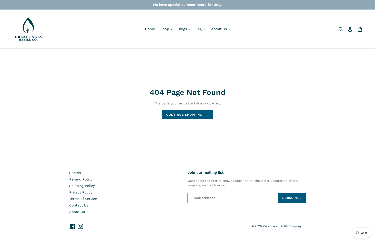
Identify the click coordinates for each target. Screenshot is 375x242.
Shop (165, 29)
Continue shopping (184, 114)
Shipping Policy (82, 186)
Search (75, 173)
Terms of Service (83, 199)
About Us (219, 29)
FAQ (200, 29)
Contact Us (78, 205)
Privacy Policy (80, 192)
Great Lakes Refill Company (282, 226)
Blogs (183, 29)
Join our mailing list (206, 172)
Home (150, 29)
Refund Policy (80, 179)
